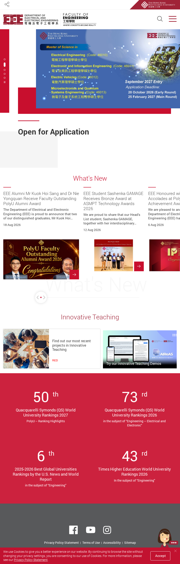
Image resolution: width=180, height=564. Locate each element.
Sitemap (130, 542)
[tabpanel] (99, 88)
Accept (160, 555)
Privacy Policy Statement (61, 542)
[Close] (175, 550)
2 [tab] (4, 65)
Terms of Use (91, 542)
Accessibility (112, 542)
